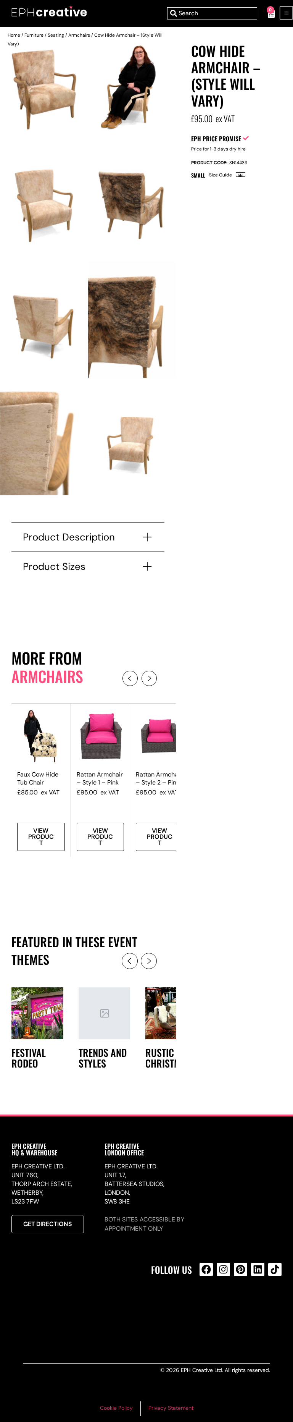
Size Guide (220, 175)
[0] (267, 13)
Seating (56, 35)
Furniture (33, 35)
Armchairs (79, 35)
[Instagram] (223, 1269)
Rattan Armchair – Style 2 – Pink (159, 778)
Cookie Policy (116, 1407)
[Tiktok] (275, 1269)
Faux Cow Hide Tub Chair (37, 778)
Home (14, 35)
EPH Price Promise (216, 138)
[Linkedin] (257, 1269)
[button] (130, 678)
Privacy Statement (170, 1407)
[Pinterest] (240, 1269)
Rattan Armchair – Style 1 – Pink (100, 778)
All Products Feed (208, 1302)
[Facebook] (206, 1269)
